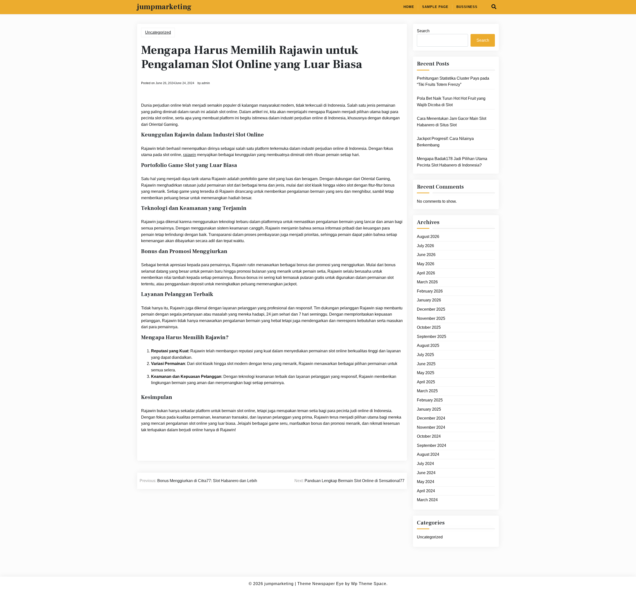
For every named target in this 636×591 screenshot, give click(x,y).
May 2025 (425, 373)
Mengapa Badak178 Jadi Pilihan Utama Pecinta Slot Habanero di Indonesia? (452, 162)
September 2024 (431, 445)
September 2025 (431, 336)
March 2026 (427, 282)
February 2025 (430, 400)
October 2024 (429, 436)
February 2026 (430, 291)
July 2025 (425, 355)
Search (423, 31)
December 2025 (431, 309)
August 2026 (428, 236)
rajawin (189, 155)
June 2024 (426, 473)
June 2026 (426, 255)
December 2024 (431, 418)
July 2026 (425, 246)
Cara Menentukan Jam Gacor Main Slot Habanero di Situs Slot (451, 121)
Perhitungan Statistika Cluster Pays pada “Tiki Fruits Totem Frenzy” (453, 81)
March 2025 (427, 391)
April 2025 (426, 382)
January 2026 (429, 300)
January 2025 (429, 409)
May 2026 (425, 264)
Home (408, 7)
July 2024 (425, 463)
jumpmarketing (164, 6)
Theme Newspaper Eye (320, 584)
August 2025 (428, 346)
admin (205, 83)
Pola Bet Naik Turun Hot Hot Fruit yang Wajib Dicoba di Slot (451, 101)
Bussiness (466, 7)
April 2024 (426, 491)
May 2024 (425, 482)
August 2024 (428, 455)
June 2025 (426, 364)
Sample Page (435, 7)
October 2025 (429, 327)
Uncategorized (158, 32)
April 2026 (426, 273)
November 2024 (431, 427)
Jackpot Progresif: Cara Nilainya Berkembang (445, 141)
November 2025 (431, 318)
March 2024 (427, 500)
